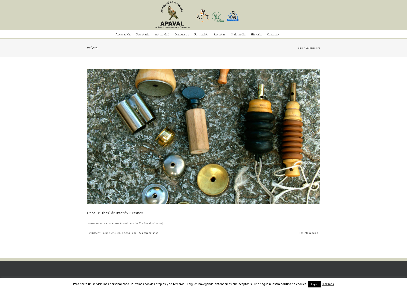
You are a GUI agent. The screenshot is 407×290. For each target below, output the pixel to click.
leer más (328, 284)
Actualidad (130, 232)
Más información (308, 232)
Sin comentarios (148, 232)
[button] (285, 34)
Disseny (95, 232)
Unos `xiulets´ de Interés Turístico (115, 213)
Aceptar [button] (314, 284)
